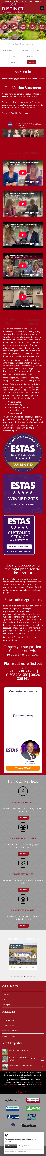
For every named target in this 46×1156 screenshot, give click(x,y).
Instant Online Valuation (10, 1031)
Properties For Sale (8, 1020)
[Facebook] (36, 1)
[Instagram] (40, 1)
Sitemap (13, 1084)
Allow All (11, 1146)
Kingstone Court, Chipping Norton (20, 1051)
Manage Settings (24, 1146)
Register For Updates (9, 1036)
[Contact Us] (32, 1)
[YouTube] (38, 1)
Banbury (4, 999)
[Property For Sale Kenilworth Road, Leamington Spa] (5, 1066)
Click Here (23, 818)
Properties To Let (8, 1026)
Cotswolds (5, 994)
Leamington (6, 1005)
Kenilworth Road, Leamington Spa (20, 1065)
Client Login (11, 1)
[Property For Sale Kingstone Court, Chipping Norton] (5, 1052)
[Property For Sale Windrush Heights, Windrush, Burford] (5, 1059)
